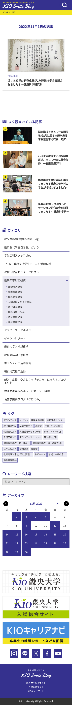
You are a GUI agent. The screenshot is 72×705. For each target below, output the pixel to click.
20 (64, 534)
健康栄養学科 (15, 297)
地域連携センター (55, 420)
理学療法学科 (15, 287)
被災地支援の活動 (15, 371)
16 (26, 534)
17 (35, 534)
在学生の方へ (10, 449)
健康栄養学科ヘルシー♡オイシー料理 (27, 391)
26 (55, 543)
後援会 (34, 449)
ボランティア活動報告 (17, 363)
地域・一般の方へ (57, 454)
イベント (23, 420)
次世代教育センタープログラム (23, 272)
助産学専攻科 (15, 322)
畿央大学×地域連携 (16, 346)
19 (55, 534)
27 (64, 543)
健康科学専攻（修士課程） (17, 443)
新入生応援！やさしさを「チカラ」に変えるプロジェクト (35, 381)
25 (45, 543)
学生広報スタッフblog (17, 255)
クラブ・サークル (52, 432)
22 (16, 543)
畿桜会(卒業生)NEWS (16, 355)
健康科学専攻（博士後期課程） (47, 443)
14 (7, 534)
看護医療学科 (15, 292)
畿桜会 (38, 426)
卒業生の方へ (25, 426)
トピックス (40, 454)
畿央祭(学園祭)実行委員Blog (21, 239)
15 (16, 534)
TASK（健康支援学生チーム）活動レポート (30, 264)
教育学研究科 (15, 317)
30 (26, 552)
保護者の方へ (10, 432)
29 (16, 552)
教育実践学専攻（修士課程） (18, 454)
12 (55, 525)
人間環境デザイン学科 (19, 302)
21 (7, 543)
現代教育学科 (15, 307)
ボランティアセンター (30, 437)
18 (45, 534)
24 (35, 543)
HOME (5, 12)
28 (7, 552)
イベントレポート (15, 338)
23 (26, 543)
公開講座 (23, 449)
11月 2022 (36, 503)
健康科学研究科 (16, 312)
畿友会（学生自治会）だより (21, 247)
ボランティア (10, 420)
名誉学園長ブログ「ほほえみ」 (23, 399)
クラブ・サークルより (17, 330)
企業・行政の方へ (53, 426)
